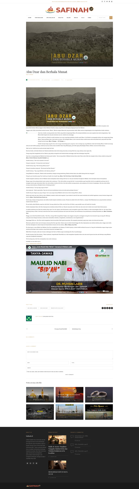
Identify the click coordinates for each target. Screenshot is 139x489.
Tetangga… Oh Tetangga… (58, 141)
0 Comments (49, 417)
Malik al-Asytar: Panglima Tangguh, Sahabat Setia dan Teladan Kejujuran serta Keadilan (57, 450)
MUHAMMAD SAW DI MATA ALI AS (58, 473)
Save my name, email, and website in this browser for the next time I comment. (45, 371)
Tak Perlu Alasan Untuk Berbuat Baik (72, 176)
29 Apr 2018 (91, 415)
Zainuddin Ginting (35, 79)
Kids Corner (29, 74)
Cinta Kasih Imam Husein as (40, 197)
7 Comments (108, 415)
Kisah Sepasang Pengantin (96, 397)
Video (65, 417)
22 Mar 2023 (78, 447)
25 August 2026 (53, 477)
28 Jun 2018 (32, 417)
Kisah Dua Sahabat (34, 414)
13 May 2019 (78, 440)
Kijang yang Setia (72, 224)
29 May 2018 (61, 415)
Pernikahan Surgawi (35, 243)
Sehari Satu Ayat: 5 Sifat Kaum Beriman (81, 436)
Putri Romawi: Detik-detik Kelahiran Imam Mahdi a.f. (96, 411)
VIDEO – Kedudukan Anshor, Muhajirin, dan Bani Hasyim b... (69, 411)
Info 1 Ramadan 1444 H (81, 444)
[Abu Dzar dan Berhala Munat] (30, 318)
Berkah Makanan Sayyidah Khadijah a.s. (38, 157)
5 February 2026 (53, 456)
